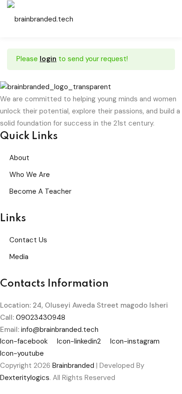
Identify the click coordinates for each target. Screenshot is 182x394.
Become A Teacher (40, 191)
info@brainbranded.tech (59, 329)
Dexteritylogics (24, 377)
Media (18, 256)
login (48, 58)
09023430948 (40, 317)
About (19, 157)
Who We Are (29, 174)
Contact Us (28, 240)
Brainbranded (73, 365)
